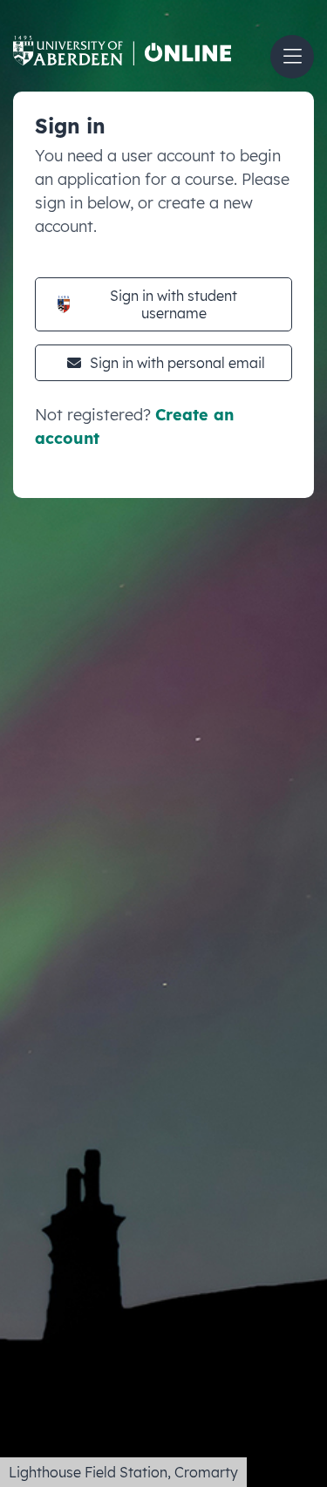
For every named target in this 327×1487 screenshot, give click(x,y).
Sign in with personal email (177, 363)
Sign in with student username (173, 304)
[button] (292, 56)
